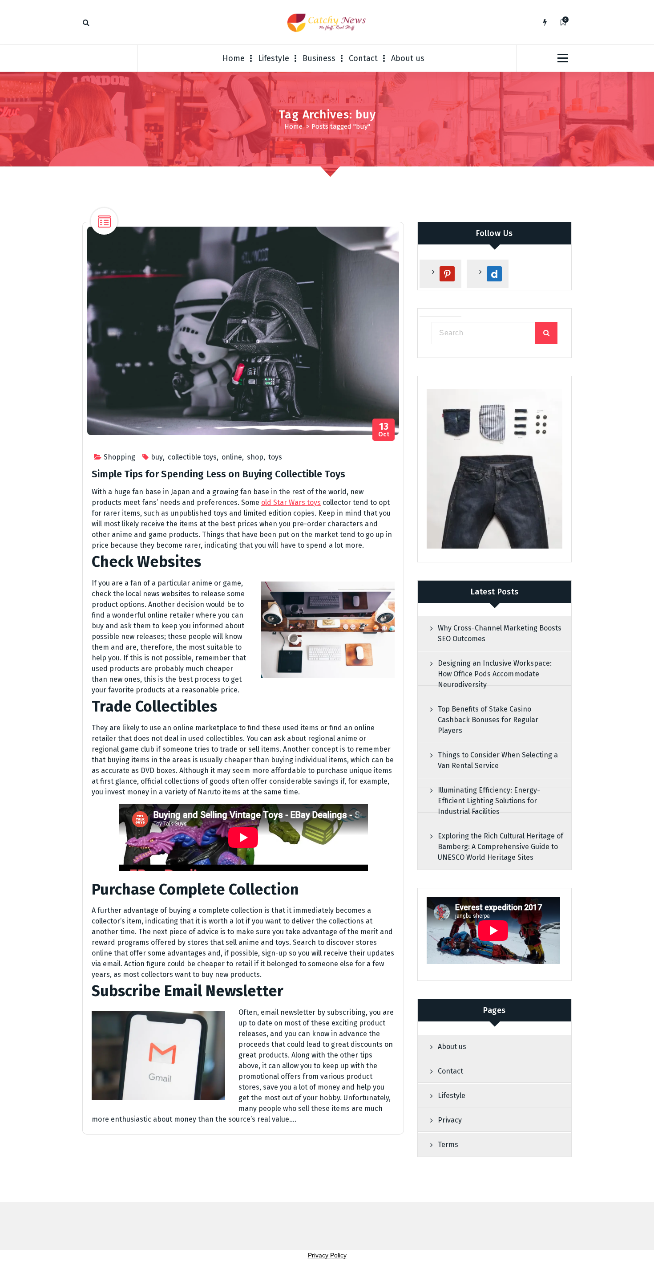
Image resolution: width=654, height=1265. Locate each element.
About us (407, 58)
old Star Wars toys (291, 502)
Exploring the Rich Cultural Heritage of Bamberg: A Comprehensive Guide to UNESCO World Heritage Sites (500, 847)
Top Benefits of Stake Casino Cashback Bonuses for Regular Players (488, 720)
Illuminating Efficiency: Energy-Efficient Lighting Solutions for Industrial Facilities (489, 801)
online (232, 457)
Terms (448, 1144)
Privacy (450, 1120)
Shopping (119, 457)
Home (233, 58)
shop (255, 457)
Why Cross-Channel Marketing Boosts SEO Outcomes (499, 633)
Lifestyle (273, 58)
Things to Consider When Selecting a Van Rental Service (498, 760)
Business (319, 58)
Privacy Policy (327, 1255)
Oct (384, 430)
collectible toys (192, 457)
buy (157, 457)
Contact (363, 58)
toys (275, 457)
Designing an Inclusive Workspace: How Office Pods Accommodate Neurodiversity (495, 674)
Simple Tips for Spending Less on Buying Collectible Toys (218, 474)
